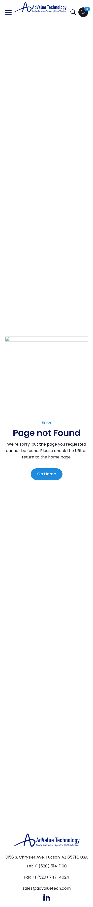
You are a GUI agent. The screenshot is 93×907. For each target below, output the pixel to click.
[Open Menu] (8, 12)
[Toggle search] (73, 12)
